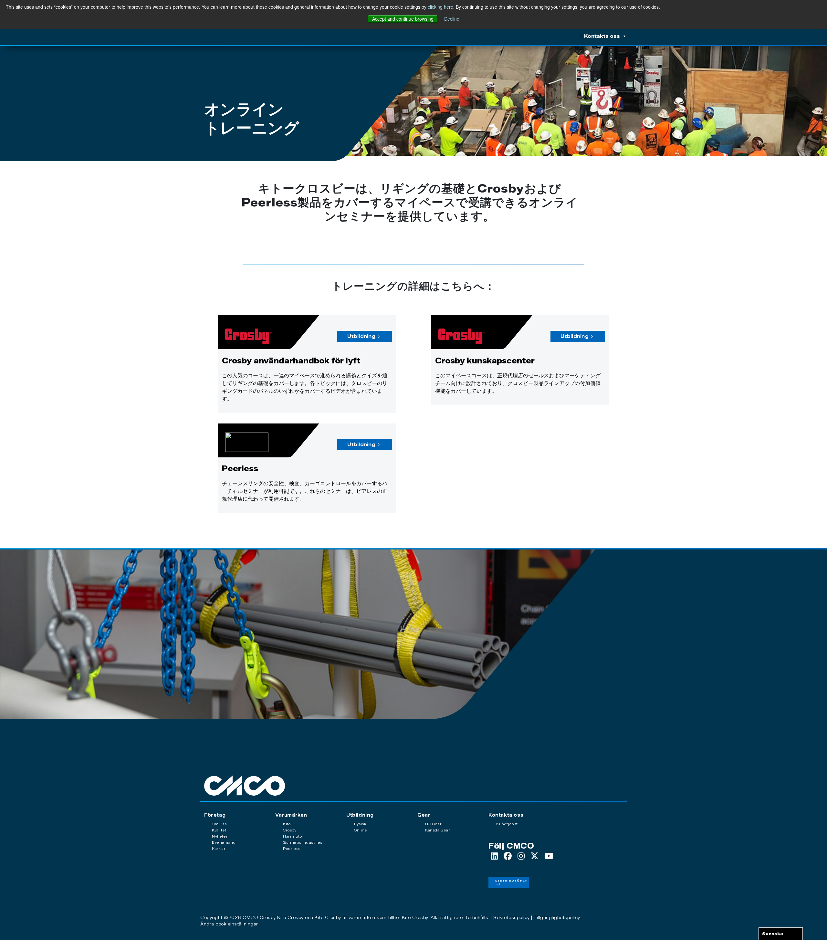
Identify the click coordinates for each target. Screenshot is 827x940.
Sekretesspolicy (511, 917)
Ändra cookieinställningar (229, 923)
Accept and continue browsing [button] (403, 19)
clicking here (440, 7)
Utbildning (361, 336)
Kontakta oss (602, 36)
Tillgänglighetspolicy (557, 917)
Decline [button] (451, 19)
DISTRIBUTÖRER (511, 880)
